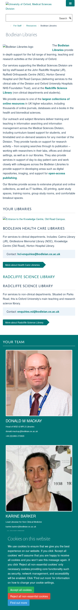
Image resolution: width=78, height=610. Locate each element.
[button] (70, 3)
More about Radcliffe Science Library (24, 322)
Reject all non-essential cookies (29, 596)
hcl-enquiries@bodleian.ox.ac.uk (38, 254)
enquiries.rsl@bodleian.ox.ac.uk (38, 311)
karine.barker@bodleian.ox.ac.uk (21, 526)
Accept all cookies (21, 590)
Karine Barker (21, 516)
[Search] (70, 18)
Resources (31, 26)
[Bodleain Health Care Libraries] (39, 219)
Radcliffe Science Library (29, 276)
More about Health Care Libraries (22, 264)
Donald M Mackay (24, 420)
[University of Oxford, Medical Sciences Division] (33, 5)
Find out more (18, 603)
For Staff (17, 26)
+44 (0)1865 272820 (15, 436)
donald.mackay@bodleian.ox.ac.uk (22, 431)
